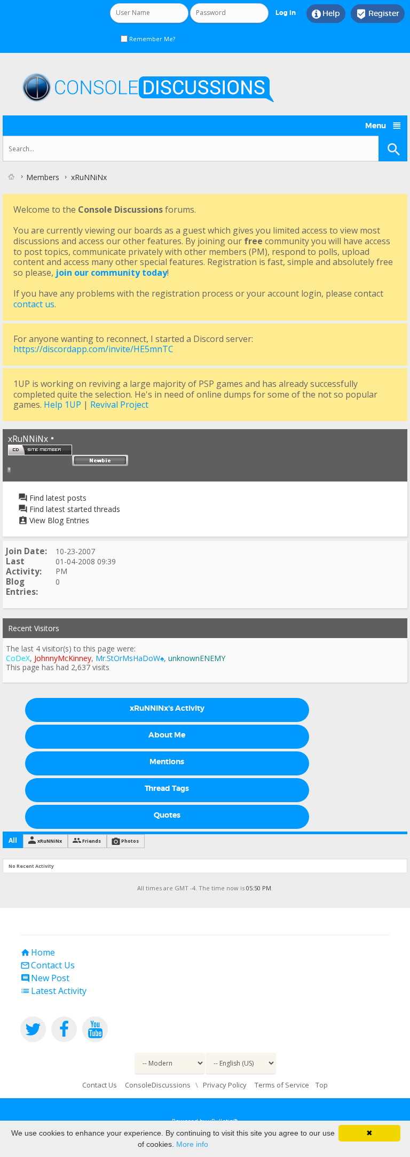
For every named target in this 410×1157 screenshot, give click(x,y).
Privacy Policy (225, 1085)
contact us (33, 304)
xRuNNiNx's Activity (167, 708)
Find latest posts (56, 498)
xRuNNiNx (49, 840)
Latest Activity (53, 991)
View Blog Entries (58, 520)
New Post (44, 978)
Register (377, 14)
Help (326, 14)
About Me (166, 735)
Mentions (166, 761)
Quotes (167, 815)
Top (322, 1085)
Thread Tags (167, 788)
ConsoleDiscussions (158, 1085)
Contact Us (47, 965)
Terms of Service (282, 1085)
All (13, 840)
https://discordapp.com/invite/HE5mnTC (93, 349)
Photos (130, 840)
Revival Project (119, 404)
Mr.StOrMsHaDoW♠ (130, 658)
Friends (91, 840)
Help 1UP (62, 404)
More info (192, 1144)
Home (37, 952)
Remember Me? (151, 39)
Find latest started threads (73, 509)
